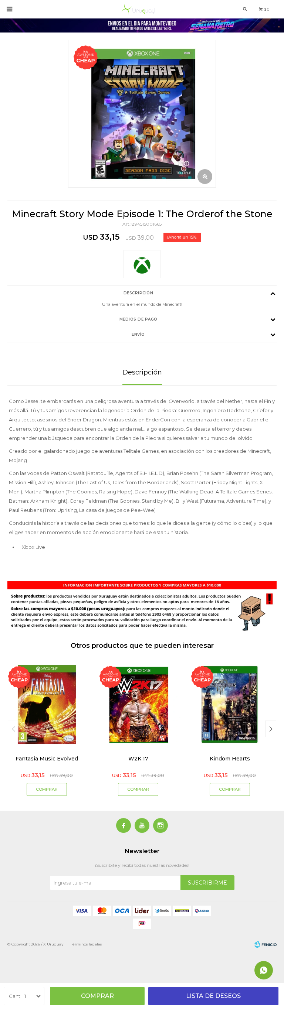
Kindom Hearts (230, 758)
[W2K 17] (138, 704)
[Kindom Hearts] (230, 704)
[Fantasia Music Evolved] (47, 704)
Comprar (97, 995)
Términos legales (86, 944)
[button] (270, 729)
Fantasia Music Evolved (47, 758)
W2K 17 (138, 758)
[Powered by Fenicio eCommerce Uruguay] (265, 944)
